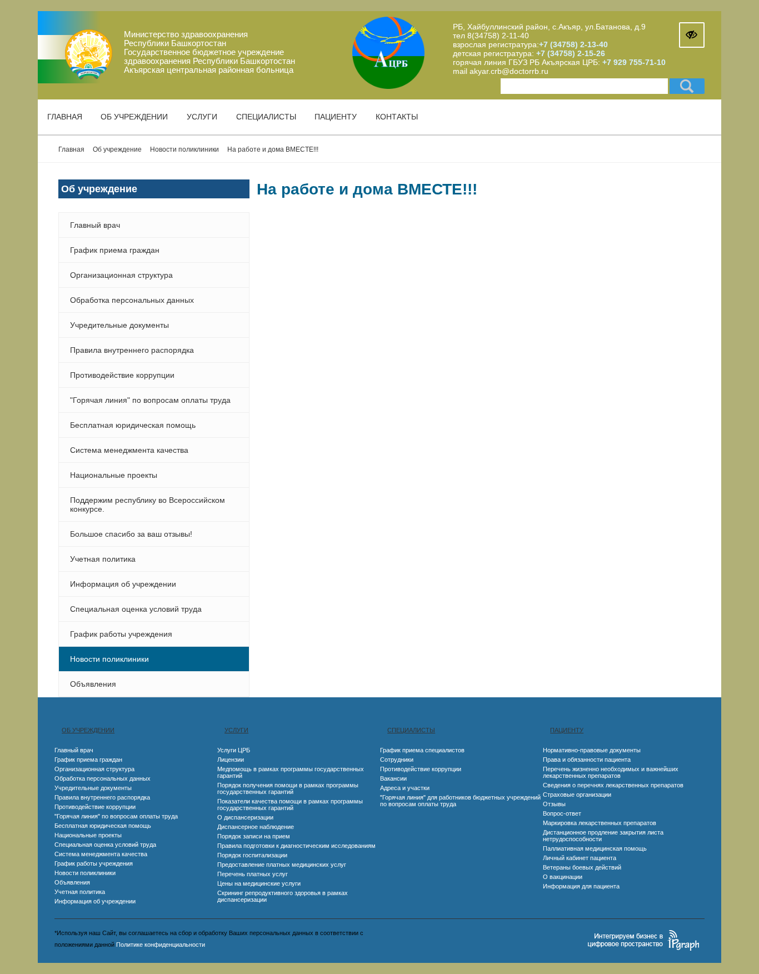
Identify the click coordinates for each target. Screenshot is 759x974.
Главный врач (95, 225)
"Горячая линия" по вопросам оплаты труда (150, 400)
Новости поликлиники (109, 659)
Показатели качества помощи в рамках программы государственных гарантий (290, 804)
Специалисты (266, 116)
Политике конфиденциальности (160, 944)
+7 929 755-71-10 (634, 62)
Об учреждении (134, 116)
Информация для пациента (581, 886)
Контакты (397, 116)
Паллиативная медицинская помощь (595, 848)
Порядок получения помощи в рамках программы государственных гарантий (287, 788)
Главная (64, 116)
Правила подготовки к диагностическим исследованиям (296, 845)
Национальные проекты (113, 475)
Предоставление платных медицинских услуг (281, 864)
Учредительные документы (119, 325)
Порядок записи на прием (253, 836)
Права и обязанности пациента (587, 759)
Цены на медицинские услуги (259, 883)
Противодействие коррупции (122, 375)
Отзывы (554, 804)
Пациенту (335, 116)
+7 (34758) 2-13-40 (573, 44)
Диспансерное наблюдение (255, 826)
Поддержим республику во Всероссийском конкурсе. (147, 504)
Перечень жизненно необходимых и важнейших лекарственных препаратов (610, 772)
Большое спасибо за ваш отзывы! (131, 534)
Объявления (93, 684)
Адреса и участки (405, 788)
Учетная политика (103, 559)
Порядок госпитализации (252, 855)
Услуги (202, 116)
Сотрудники (396, 759)
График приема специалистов (422, 750)
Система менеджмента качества (129, 450)
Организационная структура (121, 275)
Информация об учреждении (123, 584)
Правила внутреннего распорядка (132, 350)
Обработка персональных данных (132, 300)
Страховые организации (577, 794)
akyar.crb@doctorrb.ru (509, 71)
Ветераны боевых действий (582, 867)
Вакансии (393, 778)
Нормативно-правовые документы (592, 750)
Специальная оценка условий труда (136, 609)
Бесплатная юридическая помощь (133, 425)
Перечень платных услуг (252, 874)
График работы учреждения (121, 634)
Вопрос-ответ (562, 813)
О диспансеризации (245, 817)
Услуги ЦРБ (233, 750)
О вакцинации (562, 876)
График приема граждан (114, 250)
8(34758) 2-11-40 (498, 35)
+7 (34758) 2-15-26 (569, 53)
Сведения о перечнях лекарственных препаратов (613, 785)
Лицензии (230, 759)
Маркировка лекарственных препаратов (599, 823)
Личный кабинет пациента (579, 858)
